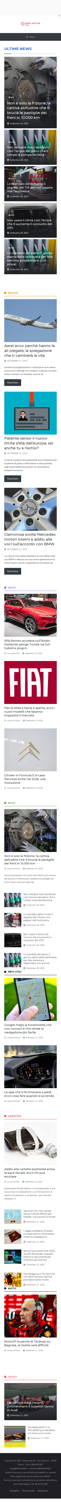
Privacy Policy (28, 1490)
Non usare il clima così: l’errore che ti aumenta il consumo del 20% (29, 224)
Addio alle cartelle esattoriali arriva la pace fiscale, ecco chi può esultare (29, 1172)
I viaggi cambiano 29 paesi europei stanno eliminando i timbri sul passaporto (39, 1233)
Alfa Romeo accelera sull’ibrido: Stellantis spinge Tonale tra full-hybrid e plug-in (27, 644)
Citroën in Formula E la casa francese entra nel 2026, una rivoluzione (25, 779)
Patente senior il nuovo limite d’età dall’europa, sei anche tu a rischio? (28, 443)
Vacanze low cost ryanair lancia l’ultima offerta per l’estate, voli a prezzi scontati (39, 1213)
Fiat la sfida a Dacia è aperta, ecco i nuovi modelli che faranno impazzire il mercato (29, 711)
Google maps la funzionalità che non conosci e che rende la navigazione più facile (28, 1028)
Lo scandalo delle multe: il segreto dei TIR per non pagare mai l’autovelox (30, 187)
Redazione (43, 1490)
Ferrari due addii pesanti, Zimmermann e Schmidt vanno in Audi (30, 1406)
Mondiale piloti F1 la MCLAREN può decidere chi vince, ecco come (41, 1430)
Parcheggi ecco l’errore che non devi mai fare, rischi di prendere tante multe (39, 1277)
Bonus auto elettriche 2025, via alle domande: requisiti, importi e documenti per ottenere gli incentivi (39, 1255)
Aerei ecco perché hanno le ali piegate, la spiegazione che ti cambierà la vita (29, 350)
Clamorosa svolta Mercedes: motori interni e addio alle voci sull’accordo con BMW (30, 539)
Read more (12, 382)
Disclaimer (14, 1490)
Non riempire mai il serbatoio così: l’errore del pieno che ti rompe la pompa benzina (28, 151)
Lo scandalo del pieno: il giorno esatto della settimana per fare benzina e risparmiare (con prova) (39, 959)
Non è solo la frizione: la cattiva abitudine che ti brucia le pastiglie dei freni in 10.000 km (29, 110)
